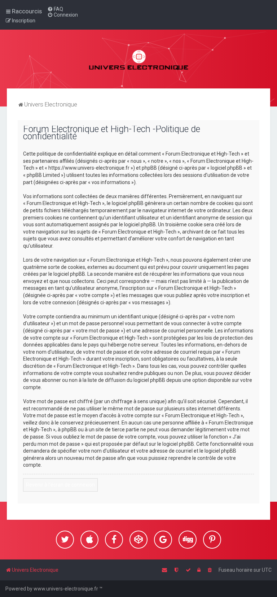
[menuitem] (55, 9)
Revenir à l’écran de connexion (60, 485)
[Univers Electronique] (139, 59)
